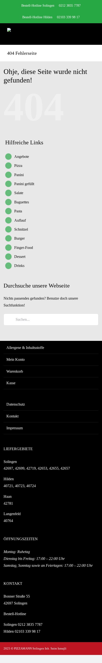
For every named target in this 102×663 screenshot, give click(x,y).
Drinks (19, 266)
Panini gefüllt (24, 184)
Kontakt (12, 416)
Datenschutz (15, 404)
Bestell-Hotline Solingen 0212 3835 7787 (51, 5)
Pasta (18, 211)
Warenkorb (14, 371)
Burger (19, 238)
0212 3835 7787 (30, 624)
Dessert (19, 257)
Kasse (10, 383)
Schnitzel (21, 229)
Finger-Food (23, 248)
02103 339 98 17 (27, 631)
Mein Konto (15, 359)
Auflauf (20, 220)
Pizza (18, 166)
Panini (19, 175)
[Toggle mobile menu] (93, 33)
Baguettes (21, 202)
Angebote (21, 157)
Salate (18, 193)
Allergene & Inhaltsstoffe (25, 348)
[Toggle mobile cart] (84, 33)
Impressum (14, 428)
